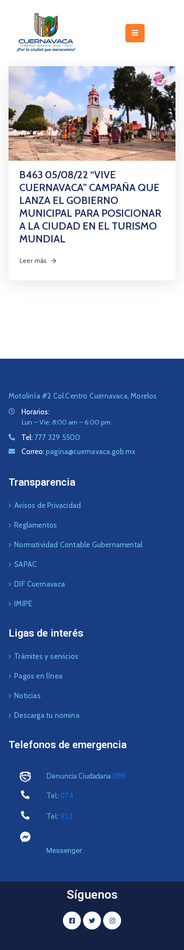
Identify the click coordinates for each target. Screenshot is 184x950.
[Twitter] (92, 920)
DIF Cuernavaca (39, 584)
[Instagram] (112, 920)
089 (119, 776)
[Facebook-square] (72, 920)
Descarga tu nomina (47, 715)
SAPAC (25, 564)
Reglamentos (35, 525)
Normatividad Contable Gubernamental (78, 544)
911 (66, 816)
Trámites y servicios (46, 656)
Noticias (27, 695)
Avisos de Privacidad (47, 505)
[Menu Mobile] (135, 33)
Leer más (33, 261)
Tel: (50, 437)
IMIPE (23, 603)
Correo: (78, 451)
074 (66, 796)
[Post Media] (92, 113)
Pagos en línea (38, 676)
